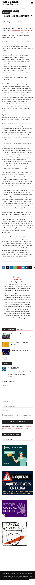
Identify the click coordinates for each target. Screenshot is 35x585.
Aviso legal (6, 573)
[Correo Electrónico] (30, 267)
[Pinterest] (19, 267)
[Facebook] (3, 267)
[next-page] (5, 358)
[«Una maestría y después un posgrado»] (6, 344)
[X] (7, 267)
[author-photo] (17, 279)
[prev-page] (3, 358)
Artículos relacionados (9, 329)
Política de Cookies (27, 573)
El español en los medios (19, 8)
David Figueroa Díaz (10, 22)
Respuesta (10, 376)
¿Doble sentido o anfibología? (20, 350)
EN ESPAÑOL (9, 8)
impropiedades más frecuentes (20, 30)
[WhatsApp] (15, 267)
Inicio (3, 8)
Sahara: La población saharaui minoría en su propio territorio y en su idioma (22, 336)
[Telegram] (23, 267)
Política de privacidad (15, 573)
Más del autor (20, 329)
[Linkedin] (11, 267)
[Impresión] (27, 267)
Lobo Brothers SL (26, 578)
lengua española (16, 13)
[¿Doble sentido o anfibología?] (6, 352)
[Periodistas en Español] (10, 3)
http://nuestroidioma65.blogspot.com (17, 284)
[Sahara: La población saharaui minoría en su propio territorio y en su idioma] (6, 336)
